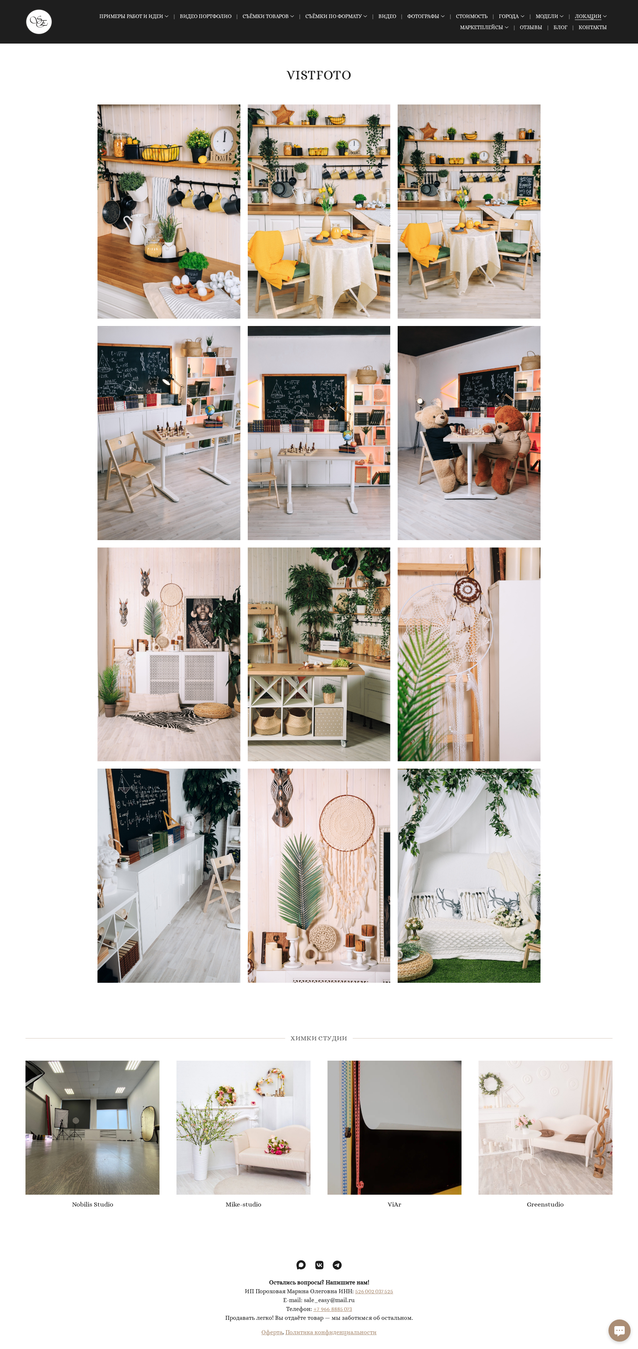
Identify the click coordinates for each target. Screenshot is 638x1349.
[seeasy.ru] (38, 22)
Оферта (271, 1332)
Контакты (593, 27)
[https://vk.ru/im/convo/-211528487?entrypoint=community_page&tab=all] (319, 1265)
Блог (560, 27)
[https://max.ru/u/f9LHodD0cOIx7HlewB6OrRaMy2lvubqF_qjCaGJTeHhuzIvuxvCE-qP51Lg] (301, 1265)
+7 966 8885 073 (332, 1308)
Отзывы (531, 27)
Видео (387, 16)
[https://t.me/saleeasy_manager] (337, 1265)
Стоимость (472, 16)
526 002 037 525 (374, 1291)
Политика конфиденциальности (331, 1332)
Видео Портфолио (205, 16)
